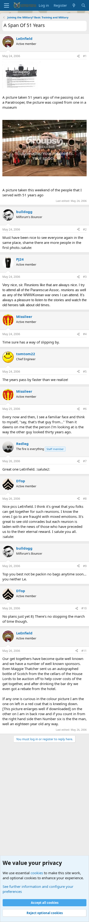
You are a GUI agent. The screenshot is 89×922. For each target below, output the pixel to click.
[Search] (83, 5)
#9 (85, 566)
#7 (85, 461)
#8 (85, 499)
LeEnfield (24, 38)
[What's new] (74, 5)
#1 (85, 56)
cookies (37, 872)
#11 (84, 651)
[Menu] (6, 5)
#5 (85, 372)
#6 (85, 409)
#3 (85, 277)
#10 (84, 608)
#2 (85, 229)
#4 (85, 334)
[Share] (78, 56)
